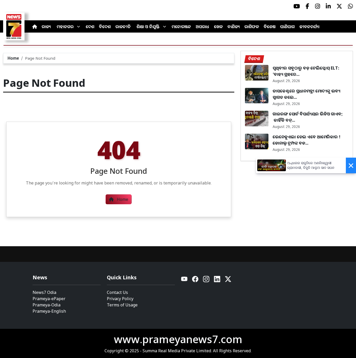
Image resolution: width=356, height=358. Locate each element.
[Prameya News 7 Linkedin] (328, 6)
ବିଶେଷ (269, 26)
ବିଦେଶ (105, 26)
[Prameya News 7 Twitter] (339, 6)
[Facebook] (195, 280)
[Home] (34, 26)
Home (13, 58)
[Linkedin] (217, 280)
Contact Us (117, 292)
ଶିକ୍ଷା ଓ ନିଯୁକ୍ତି (148, 26)
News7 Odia (44, 292)
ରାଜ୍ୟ (46, 26)
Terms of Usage (122, 305)
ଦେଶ (90, 26)
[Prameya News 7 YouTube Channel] (297, 6)
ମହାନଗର (65, 26)
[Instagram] (206, 280)
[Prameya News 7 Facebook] (307, 6)
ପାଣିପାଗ (287, 26)
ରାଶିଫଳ (251, 26)
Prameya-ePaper (49, 298)
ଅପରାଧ (202, 26)
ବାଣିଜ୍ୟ (234, 26)
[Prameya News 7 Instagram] (317, 6)
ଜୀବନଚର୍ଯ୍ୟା (309, 26)
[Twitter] (228, 280)
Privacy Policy (120, 298)
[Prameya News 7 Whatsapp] (350, 6)
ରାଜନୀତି (123, 26)
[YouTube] (184, 280)
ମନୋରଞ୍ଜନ (181, 26)
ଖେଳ (218, 26)
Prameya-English (49, 311)
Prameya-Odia (46, 305)
